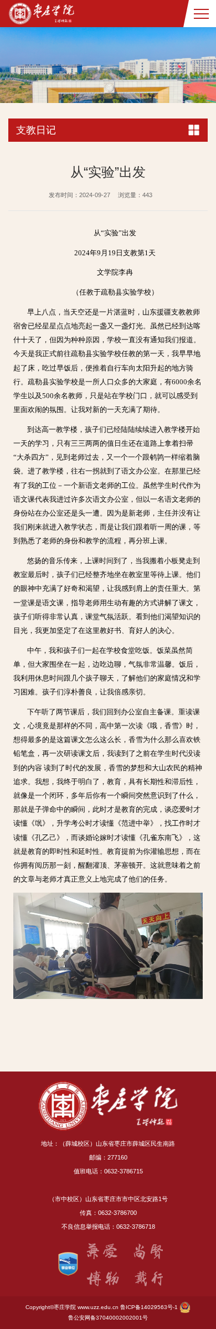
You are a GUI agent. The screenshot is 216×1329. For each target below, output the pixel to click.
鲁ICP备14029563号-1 (149, 1307)
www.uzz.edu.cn (98, 1307)
